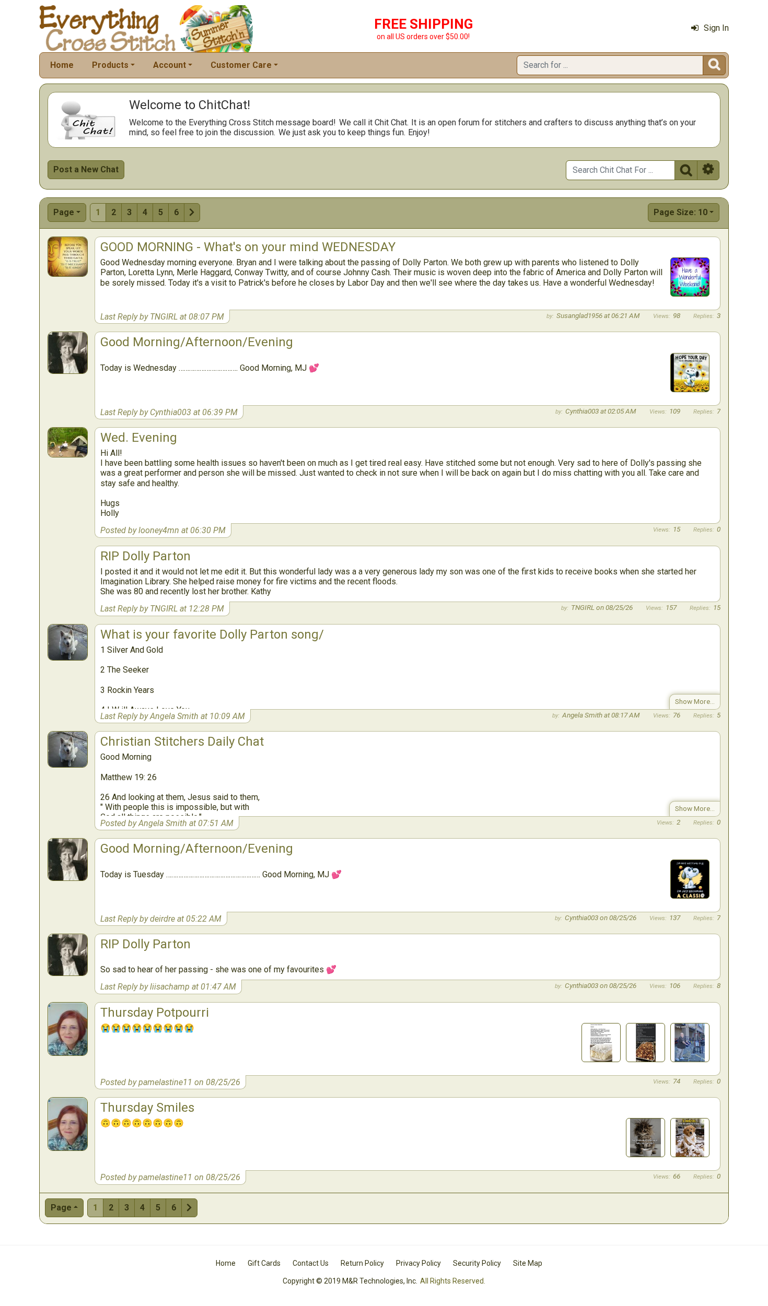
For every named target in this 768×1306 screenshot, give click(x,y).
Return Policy (362, 1263)
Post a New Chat (86, 169)
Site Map (527, 1263)
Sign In (716, 28)
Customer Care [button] (241, 65)
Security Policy (477, 1263)
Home (62, 65)
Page (63, 212)
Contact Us (311, 1263)
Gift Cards (264, 1263)
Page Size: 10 (680, 212)
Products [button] (110, 65)
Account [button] (169, 65)
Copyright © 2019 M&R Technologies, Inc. (350, 1281)
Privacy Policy (418, 1263)
